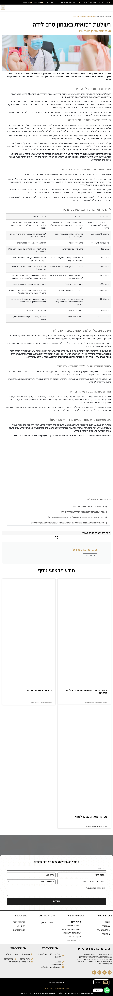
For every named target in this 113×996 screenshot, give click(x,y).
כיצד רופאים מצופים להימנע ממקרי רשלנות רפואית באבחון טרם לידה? (76, 517)
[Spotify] (94, 972)
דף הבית (108, 17)
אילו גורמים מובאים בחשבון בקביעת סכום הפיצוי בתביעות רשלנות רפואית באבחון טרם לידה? (67, 522)
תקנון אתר (21, 926)
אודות (107, 922)
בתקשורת (106, 926)
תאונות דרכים (76, 921)
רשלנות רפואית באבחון (72, 932)
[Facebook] (110, 972)
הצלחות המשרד (103, 930)
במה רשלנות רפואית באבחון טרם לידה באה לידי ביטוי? (82, 511)
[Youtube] (99, 972)
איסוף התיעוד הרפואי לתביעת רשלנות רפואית (86, 691)
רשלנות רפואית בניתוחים (71, 929)
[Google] (104, 972)
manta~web (60, 982)
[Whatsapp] (107, 990)
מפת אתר (106, 933)
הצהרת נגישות (19, 930)
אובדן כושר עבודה (74, 936)
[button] (3, 8)
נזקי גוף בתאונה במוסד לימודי (91, 817)
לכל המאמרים (90, 555)
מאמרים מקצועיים (46, 922)
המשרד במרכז (50, 948)
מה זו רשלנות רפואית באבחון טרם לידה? (88, 506)
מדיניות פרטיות (19, 922)
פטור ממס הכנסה (74, 940)
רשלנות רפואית (100, 17)
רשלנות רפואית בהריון (72, 925)
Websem (52, 982)
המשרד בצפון (18, 948)
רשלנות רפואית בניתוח (39, 690)
